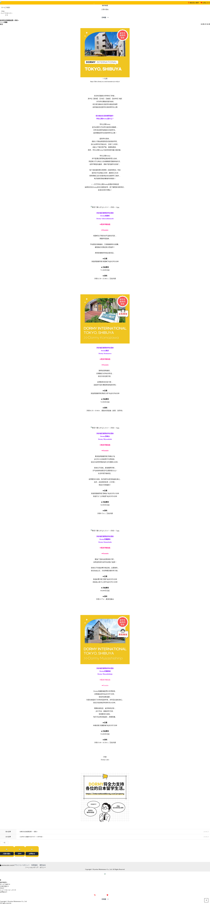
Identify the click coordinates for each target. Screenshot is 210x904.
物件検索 (105, 5)
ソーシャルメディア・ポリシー (35, 867)
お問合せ (32, 854)
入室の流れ (105, 9)
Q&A (19, 853)
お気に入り (206, 3)
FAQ (2, 11)
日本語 (105, 17)
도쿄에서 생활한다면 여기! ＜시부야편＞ (31, 836)
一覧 (4, 842)
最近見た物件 (194, 3)
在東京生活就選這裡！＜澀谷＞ (29, 831)
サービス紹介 (5, 7)
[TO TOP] (206, 900)
